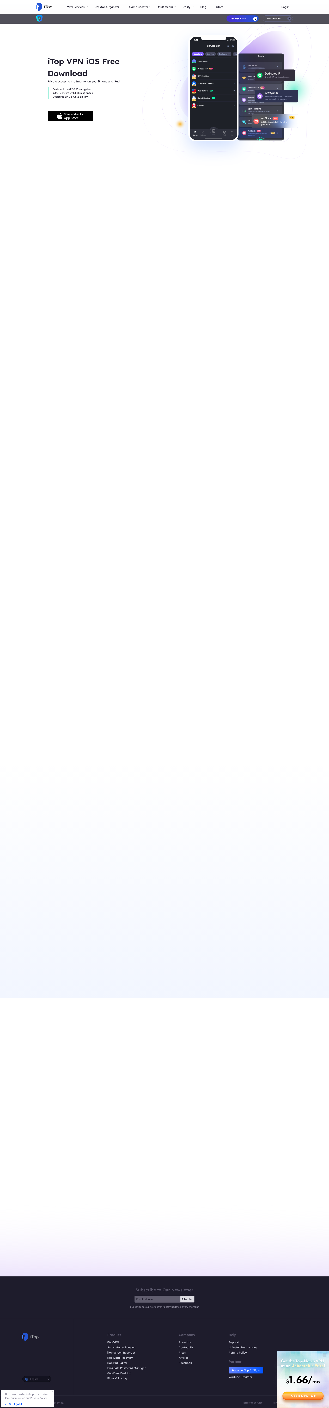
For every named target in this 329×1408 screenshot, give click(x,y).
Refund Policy (238, 1352)
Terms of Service (252, 1402)
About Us (185, 1342)
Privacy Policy (38, 1398)
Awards (183, 1357)
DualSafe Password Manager (126, 1368)
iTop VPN (113, 1342)
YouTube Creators (240, 1377)
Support (234, 1342)
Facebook (185, 1363)
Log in (285, 7)
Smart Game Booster (121, 1347)
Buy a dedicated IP (98, 356)
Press (182, 1352)
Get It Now (303, 1396)
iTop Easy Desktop (119, 1373)
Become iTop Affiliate (246, 1370)
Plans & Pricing (117, 1378)
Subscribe (186, 1299)
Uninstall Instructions (243, 1347)
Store (219, 7)
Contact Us (186, 1347)
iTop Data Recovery (120, 1357)
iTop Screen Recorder (121, 1352)
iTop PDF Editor (117, 1363)
